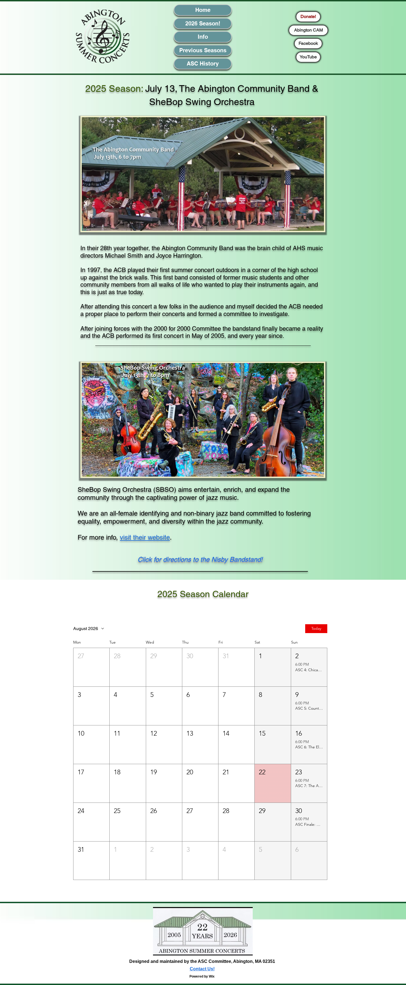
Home (202, 10)
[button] (91, 667)
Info (203, 36)
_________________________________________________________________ (200, 568)
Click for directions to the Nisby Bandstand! (200, 559)
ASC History (203, 63)
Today (316, 628)
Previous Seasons (202, 50)
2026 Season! (202, 23)
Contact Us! (202, 968)
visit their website (145, 537)
